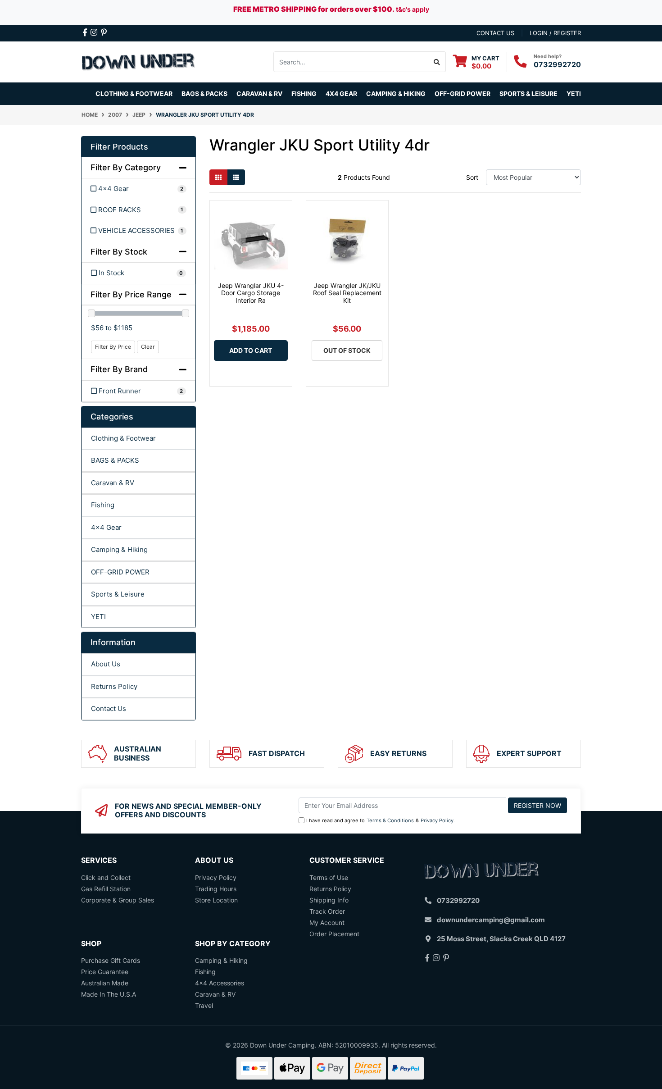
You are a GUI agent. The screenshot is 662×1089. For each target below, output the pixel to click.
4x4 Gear (106, 527)
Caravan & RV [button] (259, 93)
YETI (98, 616)
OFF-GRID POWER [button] (462, 93)
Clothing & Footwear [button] (133, 93)
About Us (105, 664)
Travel (204, 1005)
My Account (327, 922)
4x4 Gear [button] (341, 93)
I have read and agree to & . (380, 820)
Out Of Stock (347, 350)
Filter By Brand (119, 369)
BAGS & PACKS (115, 460)
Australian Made (104, 983)
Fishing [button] (304, 93)
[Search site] (437, 61)
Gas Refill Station (106, 889)
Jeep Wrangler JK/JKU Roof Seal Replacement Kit (347, 293)
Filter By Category (126, 167)
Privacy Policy (437, 820)
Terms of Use (328, 877)
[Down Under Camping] (138, 61)
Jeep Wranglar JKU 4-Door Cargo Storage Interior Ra (251, 293)
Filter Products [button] (119, 146)
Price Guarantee (104, 971)
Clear (148, 346)
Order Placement (334, 934)
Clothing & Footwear (123, 438)
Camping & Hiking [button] (396, 93)
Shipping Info (329, 900)
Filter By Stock (119, 251)
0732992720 (557, 64)
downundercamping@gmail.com (491, 920)
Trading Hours (215, 889)
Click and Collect (106, 877)
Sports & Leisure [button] (528, 93)
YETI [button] (574, 93)
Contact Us (108, 708)
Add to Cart (250, 350)
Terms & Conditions (390, 820)
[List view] (236, 177)
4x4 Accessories (219, 983)
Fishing (102, 505)
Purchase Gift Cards (110, 960)
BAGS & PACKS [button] (204, 93)
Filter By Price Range (131, 294)
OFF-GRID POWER (120, 572)
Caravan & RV (112, 482)
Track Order (327, 911)
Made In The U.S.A (108, 994)
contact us (495, 32)
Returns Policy (114, 686)
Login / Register (555, 32)
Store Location (216, 900)
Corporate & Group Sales (117, 900)
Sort (472, 177)
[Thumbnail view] (218, 177)
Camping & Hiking (119, 549)
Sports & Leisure (118, 594)
